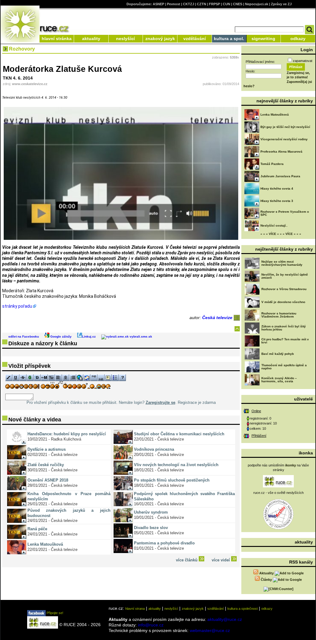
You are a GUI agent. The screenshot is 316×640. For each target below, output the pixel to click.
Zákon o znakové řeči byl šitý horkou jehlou (283, 328)
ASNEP (158, 4)
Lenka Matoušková (45, 544)
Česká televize (218, 317)
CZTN (201, 4)
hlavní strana (135, 608)
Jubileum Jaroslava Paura (280, 176)
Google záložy (60, 336)
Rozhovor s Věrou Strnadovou (283, 289)
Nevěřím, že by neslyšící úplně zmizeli (284, 276)
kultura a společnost (242, 608)
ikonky (290, 465)
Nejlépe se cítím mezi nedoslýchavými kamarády (281, 263)
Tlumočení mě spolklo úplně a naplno (284, 366)
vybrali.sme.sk (140, 336)
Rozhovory (22, 48)
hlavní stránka (57, 38)
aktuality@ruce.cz (224, 619)
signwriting (263, 38)
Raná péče (37, 529)
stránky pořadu (17, 306)
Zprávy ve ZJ (281, 4)
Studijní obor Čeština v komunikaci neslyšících (179, 434)
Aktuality (266, 573)
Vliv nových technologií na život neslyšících (176, 464)
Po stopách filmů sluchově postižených (172, 480)
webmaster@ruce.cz (210, 630)
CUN (226, 4)
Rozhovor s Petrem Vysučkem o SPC (284, 213)
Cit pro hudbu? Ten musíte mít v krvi (285, 341)
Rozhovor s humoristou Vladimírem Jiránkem (278, 315)
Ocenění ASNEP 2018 (47, 480)
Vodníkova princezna (154, 449)
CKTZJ (188, 4)
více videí (221, 560)
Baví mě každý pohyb (277, 353)
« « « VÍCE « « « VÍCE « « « (280, 234)
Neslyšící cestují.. (274, 225)
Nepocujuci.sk (256, 4)
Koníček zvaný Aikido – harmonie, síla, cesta (279, 379)
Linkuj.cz (89, 336)
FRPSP (214, 4)
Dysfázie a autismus (46, 449)
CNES (237, 4)
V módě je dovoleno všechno (283, 302)
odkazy (298, 38)
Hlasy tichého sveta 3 (276, 201)
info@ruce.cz (151, 624)
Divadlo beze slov (151, 527)
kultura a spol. (229, 38)
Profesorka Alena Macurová (281, 151)
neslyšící (125, 38)
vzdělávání (194, 38)
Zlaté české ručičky (45, 464)
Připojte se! (54, 613)
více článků (187, 560)
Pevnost (173, 4)
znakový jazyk (160, 38)
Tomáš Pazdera (272, 164)
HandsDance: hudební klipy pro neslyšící (66, 434)
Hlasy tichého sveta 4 (276, 188)
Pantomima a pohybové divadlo (164, 543)
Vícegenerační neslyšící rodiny (284, 139)
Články (266, 579)
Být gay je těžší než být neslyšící (285, 127)
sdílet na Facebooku (23, 336)
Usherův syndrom (151, 512)
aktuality (91, 38)
